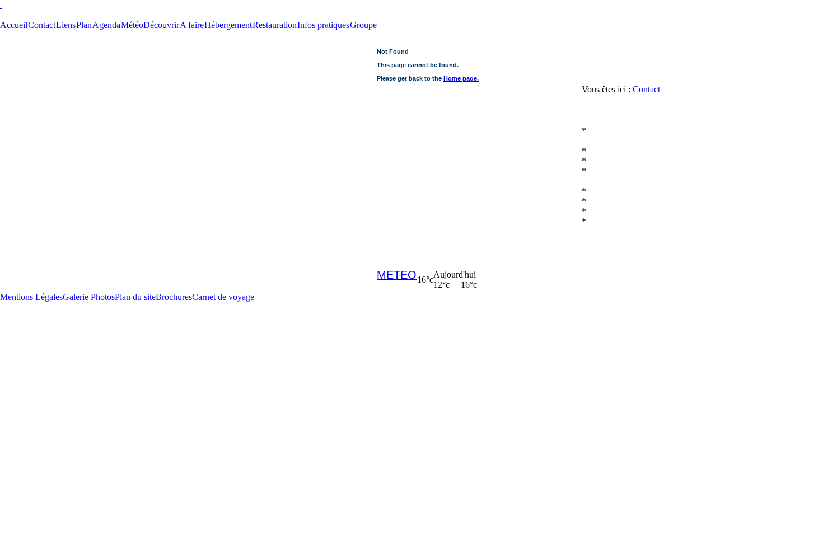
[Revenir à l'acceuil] (411, 5)
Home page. (461, 78)
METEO (397, 275)
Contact (646, 89)
